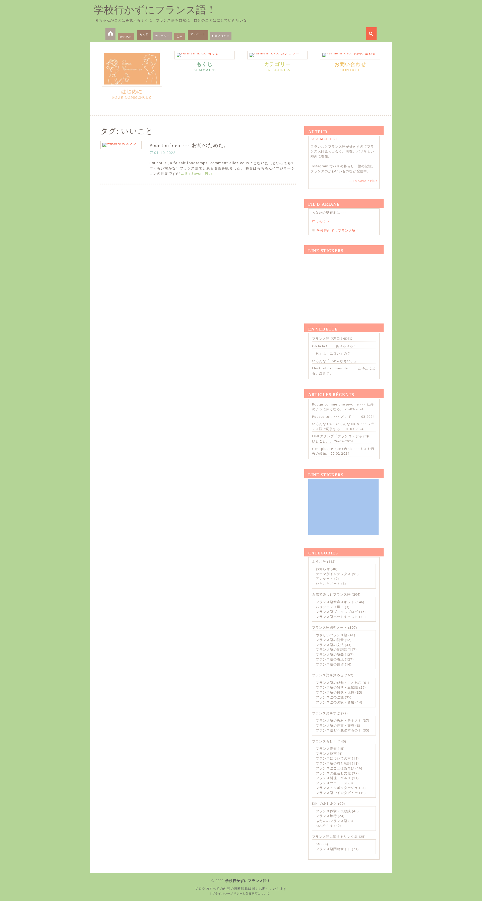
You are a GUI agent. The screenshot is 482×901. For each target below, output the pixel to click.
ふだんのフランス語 (331, 820)
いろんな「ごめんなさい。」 (335, 361)
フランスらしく (324, 741)
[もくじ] (204, 55)
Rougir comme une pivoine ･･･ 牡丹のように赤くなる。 (343, 407)
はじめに (126, 37)
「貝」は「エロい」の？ (331, 353)
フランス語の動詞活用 (333, 649)
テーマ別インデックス (333, 573)
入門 (179, 37)
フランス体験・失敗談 (333, 811)
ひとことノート (328, 583)
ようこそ (319, 561)
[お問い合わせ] (350, 55)
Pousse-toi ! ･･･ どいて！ (333, 416)
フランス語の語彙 (330, 654)
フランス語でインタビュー (337, 792)
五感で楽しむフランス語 (331, 594)
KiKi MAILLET (324, 139)
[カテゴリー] (277, 55)
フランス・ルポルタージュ (337, 787)
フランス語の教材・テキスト (339, 720)
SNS (319, 844)
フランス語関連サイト (333, 849)
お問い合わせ (220, 36)
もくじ (144, 34)
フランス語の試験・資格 (335, 702)
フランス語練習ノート (329, 627)
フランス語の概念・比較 (335, 692)
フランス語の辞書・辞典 (335, 725)
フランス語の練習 (330, 664)
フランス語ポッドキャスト (337, 616)
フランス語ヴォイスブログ (337, 611)
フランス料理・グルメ (333, 778)
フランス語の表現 (330, 659)
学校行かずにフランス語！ (155, 10)
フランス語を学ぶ (326, 713)
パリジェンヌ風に (330, 607)
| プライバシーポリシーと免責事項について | (241, 893)
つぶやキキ (324, 825)
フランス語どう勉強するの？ (339, 730)
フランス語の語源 (330, 697)
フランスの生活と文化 (333, 773)
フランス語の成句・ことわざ (339, 682)
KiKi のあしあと (324, 803)
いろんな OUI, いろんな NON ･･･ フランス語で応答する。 (343, 426)
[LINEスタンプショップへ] (343, 283)
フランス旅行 (326, 815)
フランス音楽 (326, 748)
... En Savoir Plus (363, 181)
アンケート (197, 34)
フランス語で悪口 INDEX (332, 338)
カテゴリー (162, 36)
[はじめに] (132, 69)
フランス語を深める (328, 675)
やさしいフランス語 (331, 635)
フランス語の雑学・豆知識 (337, 687)
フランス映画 (326, 753)
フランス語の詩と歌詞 (333, 763)
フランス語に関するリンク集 (335, 836)
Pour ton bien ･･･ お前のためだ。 (189, 145)
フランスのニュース (331, 783)
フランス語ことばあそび (335, 768)
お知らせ (323, 568)
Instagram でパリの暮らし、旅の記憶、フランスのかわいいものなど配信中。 (343, 168)
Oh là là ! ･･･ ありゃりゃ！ (334, 346)
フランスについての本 (333, 758)
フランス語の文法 (330, 644)
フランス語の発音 (330, 639)
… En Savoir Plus (197, 173)
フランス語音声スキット (335, 602)
